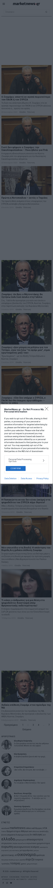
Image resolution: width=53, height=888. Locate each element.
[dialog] (26, 444)
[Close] (47, 409)
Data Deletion (11, 478)
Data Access (26, 478)
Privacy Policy (42, 478)
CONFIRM (16, 468)
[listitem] (26, 460)
